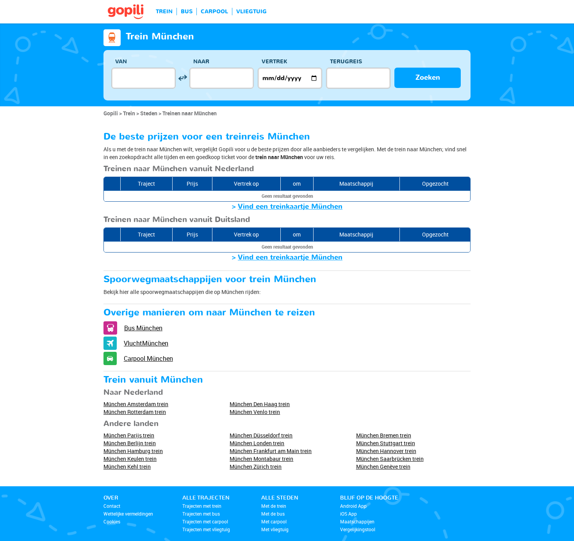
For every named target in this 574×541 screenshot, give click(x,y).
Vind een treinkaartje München (290, 206)
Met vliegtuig (275, 529)
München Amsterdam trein (135, 404)
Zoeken (427, 77)
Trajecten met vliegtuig (206, 529)
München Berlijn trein (129, 443)
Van (121, 61)
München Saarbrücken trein (390, 458)
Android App (353, 506)
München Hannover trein (386, 451)
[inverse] (182, 78)
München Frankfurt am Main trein (271, 451)
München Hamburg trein (133, 451)
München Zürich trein (256, 466)
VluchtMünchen (146, 343)
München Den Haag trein (260, 404)
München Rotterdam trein (134, 412)
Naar (201, 61)
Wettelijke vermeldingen (128, 514)
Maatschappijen (357, 521)
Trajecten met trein (201, 506)
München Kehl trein (127, 466)
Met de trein (273, 506)
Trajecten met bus (201, 514)
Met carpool (274, 521)
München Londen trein (257, 443)
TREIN (164, 11)
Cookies (111, 521)
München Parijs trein (128, 435)
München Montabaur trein (261, 458)
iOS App (348, 514)
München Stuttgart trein (385, 443)
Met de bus (273, 514)
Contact (111, 506)
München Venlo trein (255, 412)
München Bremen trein (383, 435)
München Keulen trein (130, 458)
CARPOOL (214, 11)
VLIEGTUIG (251, 11)
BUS (187, 11)
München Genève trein (383, 466)
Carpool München (148, 358)
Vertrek (274, 61)
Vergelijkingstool (357, 529)
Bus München (143, 328)
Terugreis (346, 61)
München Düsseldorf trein (261, 435)
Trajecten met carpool (205, 521)
